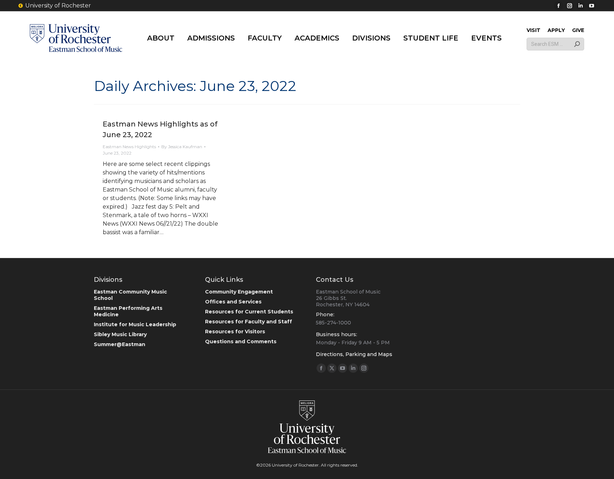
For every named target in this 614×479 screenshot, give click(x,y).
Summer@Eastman (119, 344)
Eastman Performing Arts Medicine (128, 311)
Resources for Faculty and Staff (248, 321)
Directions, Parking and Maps (354, 354)
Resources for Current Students (249, 311)
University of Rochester (58, 5)
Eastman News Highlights (129, 146)
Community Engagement (239, 292)
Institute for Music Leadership (135, 324)
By (181, 146)
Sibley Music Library (120, 334)
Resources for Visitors (235, 331)
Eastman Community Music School (130, 295)
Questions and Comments (240, 341)
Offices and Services (233, 301)
